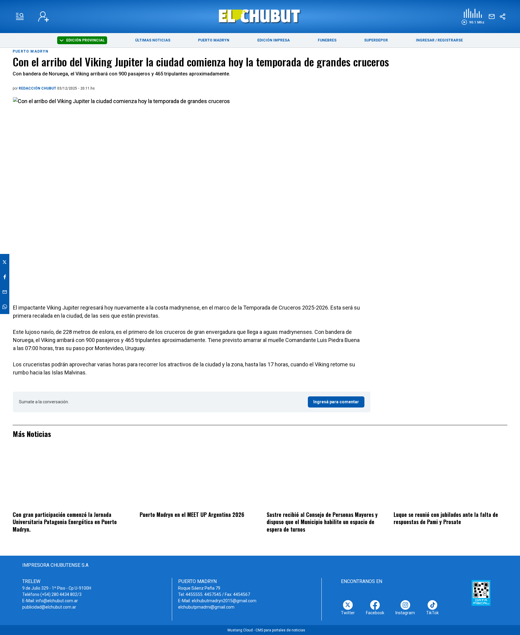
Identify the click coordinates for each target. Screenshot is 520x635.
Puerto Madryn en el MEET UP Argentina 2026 (192, 514)
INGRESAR (425, 40)
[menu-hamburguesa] (20, 16)
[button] (473, 16)
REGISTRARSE (450, 40)
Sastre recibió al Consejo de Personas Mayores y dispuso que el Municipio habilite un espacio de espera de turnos (322, 522)
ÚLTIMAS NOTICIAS (152, 40)
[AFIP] (481, 593)
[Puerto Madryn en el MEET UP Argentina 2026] (196, 478)
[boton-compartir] (502, 16)
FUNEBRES (327, 40)
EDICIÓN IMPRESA (273, 40)
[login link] (43, 16)
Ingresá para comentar (336, 401)
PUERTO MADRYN (213, 40)
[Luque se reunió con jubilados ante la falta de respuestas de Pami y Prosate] (450, 478)
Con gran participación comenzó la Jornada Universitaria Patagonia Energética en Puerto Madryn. (65, 522)
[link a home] (260, 16)
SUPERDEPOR (376, 40)
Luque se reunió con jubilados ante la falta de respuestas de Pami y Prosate (446, 518)
